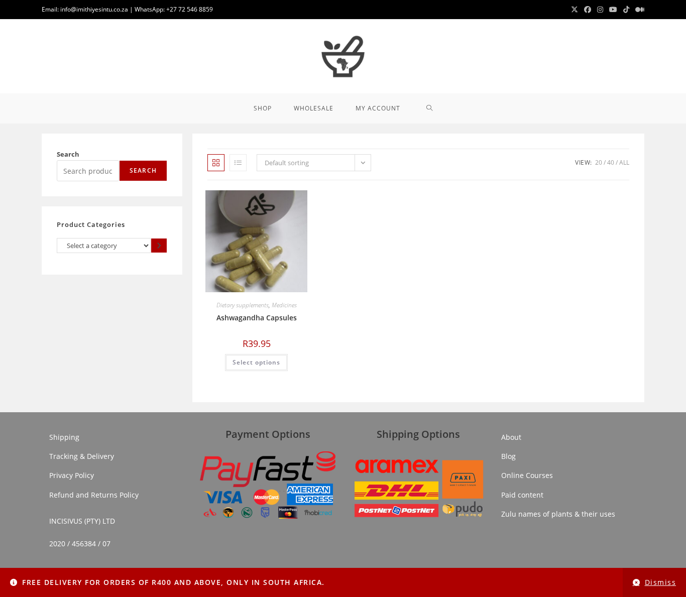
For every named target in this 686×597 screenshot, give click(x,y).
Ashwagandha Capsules (256, 317)
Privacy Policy (71, 475)
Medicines (284, 305)
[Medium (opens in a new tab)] (638, 10)
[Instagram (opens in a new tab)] (600, 10)
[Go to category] (159, 245)
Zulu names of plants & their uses (558, 514)
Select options (256, 362)
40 (610, 162)
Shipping (64, 437)
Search (68, 154)
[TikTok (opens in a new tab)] (626, 10)
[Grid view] (215, 162)
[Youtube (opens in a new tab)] (613, 10)
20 (598, 162)
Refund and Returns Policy (94, 495)
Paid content (522, 495)
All (624, 162)
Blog (508, 456)
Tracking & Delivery (81, 456)
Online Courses (527, 475)
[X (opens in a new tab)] (574, 10)
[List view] (238, 162)
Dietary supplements (242, 305)
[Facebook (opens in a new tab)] (587, 10)
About (511, 437)
